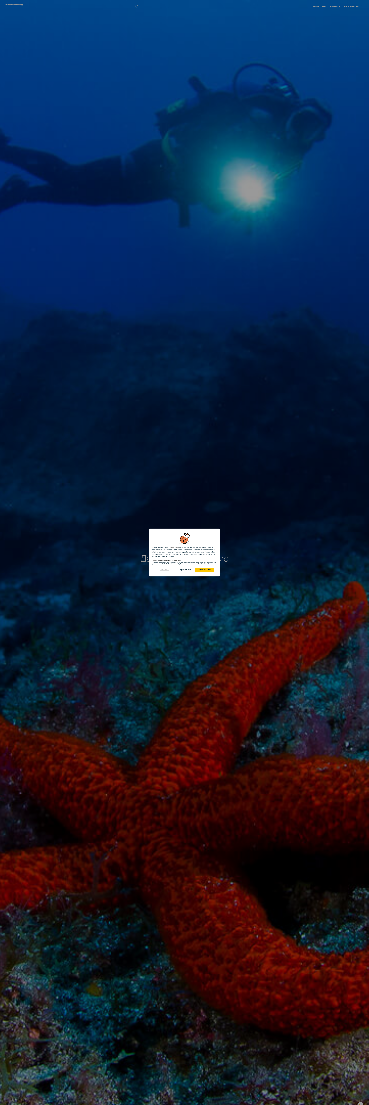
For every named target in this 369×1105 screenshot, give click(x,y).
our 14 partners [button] (174, 547)
